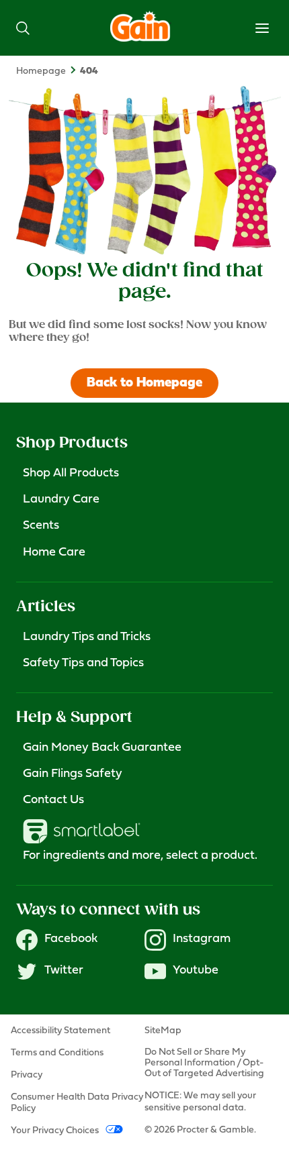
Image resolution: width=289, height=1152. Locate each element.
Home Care (54, 552)
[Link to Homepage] (140, 38)
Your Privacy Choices (55, 1131)
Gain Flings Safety (72, 774)
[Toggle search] (23, 28)
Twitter (63, 970)
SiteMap (162, 1031)
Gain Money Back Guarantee (102, 748)
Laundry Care (61, 499)
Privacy (26, 1075)
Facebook (70, 939)
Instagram (202, 939)
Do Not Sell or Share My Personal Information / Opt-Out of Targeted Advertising (204, 1063)
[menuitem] (48, 71)
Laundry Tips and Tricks (87, 637)
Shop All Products (71, 473)
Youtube (195, 970)
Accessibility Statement (60, 1031)
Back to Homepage (144, 383)
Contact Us (53, 800)
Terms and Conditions (57, 1053)
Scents (41, 526)
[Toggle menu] (262, 28)
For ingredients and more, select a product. (140, 856)
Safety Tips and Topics (83, 663)
